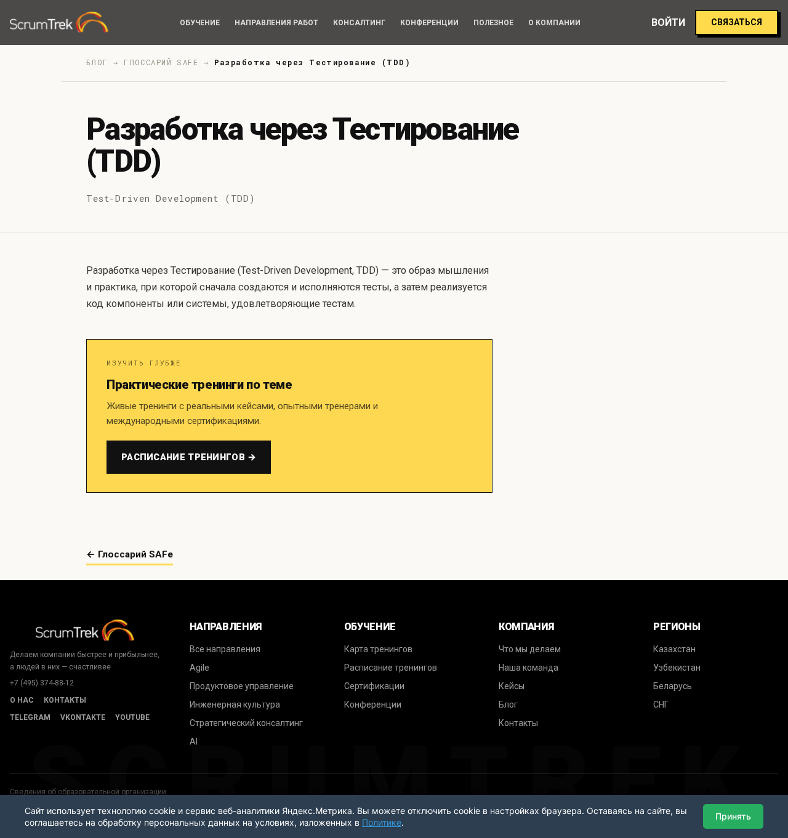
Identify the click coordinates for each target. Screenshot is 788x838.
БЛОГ (97, 62)
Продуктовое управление (242, 686)
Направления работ (276, 22)
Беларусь (672, 686)
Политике (381, 822)
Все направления (225, 649)
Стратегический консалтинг (246, 723)
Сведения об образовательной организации (88, 792)
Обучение (200, 22)
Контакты (65, 700)
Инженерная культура (235, 704)
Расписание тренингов (390, 667)
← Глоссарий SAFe (129, 554)
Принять (733, 816)
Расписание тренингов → (188, 457)
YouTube (132, 717)
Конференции (429, 22)
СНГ (661, 704)
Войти (668, 22)
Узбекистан (677, 667)
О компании (554, 22)
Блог (508, 704)
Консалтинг (359, 22)
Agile (199, 667)
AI (194, 741)
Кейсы (512, 686)
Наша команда (528, 667)
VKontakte (82, 717)
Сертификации (374, 686)
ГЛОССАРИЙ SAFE (161, 62)
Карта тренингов (378, 649)
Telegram (30, 717)
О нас (22, 700)
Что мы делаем (530, 649)
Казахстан (674, 649)
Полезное (493, 22)
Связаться (736, 22)
